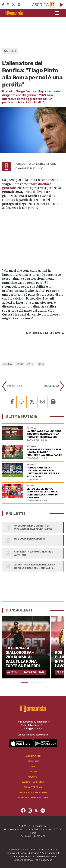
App (33, 766)
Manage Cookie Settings (33, 797)
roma (41, 364)
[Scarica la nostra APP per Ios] (21, 743)
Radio (33, 771)
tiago (19, 364)
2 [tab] (33, 682)
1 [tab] (24, 682)
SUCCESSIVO (51, 385)
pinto (30, 364)
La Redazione (33, 756)
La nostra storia (33, 782)
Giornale (33, 761)
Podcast (33, 776)
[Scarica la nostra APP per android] (45, 743)
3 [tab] (41, 682)
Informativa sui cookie (33, 792)
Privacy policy (33, 787)
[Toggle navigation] (57, 13)
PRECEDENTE (15, 386)
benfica (7, 364)
